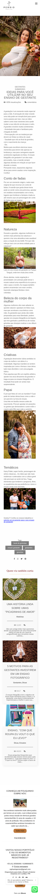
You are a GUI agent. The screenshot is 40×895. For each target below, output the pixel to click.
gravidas (20, 552)
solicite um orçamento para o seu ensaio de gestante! (19, 521)
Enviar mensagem (21, 866)
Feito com (20, 893)
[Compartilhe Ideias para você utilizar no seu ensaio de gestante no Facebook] (14, 559)
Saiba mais (20, 831)
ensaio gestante (14, 548)
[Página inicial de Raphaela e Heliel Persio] (9, 6)
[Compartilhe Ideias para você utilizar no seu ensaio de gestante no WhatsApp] (18, 559)
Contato (20, 885)
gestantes (28, 548)
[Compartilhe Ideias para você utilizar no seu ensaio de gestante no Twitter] (21, 559)
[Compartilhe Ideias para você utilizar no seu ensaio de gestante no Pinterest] (25, 559)
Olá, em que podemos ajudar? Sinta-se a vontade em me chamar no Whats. (20, 881)
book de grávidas (20, 543)
